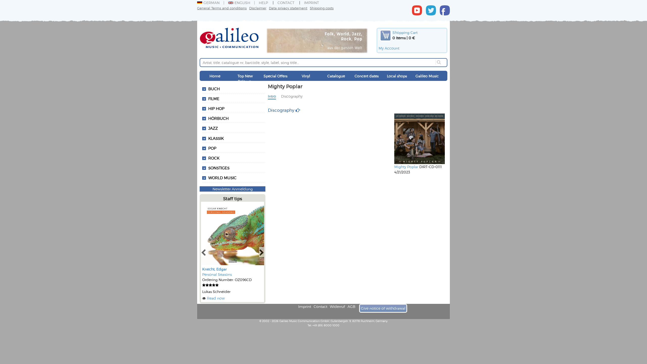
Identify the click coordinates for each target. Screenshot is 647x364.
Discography (292, 96)
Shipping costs (322, 8)
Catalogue (336, 76)
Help (263, 3)
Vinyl (306, 76)
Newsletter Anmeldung (233, 189)
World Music (222, 177)
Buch (214, 88)
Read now (216, 298)
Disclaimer (257, 8)
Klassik (216, 138)
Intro (272, 96)
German (211, 3)
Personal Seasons (217, 274)
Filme (213, 98)
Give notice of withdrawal (383, 308)
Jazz (213, 128)
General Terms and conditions (222, 8)
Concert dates (367, 76)
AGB (351, 306)
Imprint (311, 3)
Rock (213, 158)
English (242, 3)
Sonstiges (218, 168)
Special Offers (275, 76)
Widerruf (337, 306)
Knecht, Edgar (214, 269)
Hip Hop (216, 108)
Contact (286, 3)
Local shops (397, 76)
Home (215, 76)
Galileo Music (427, 76)
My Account (389, 48)
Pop (212, 148)
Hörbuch (218, 118)
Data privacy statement (288, 8)
